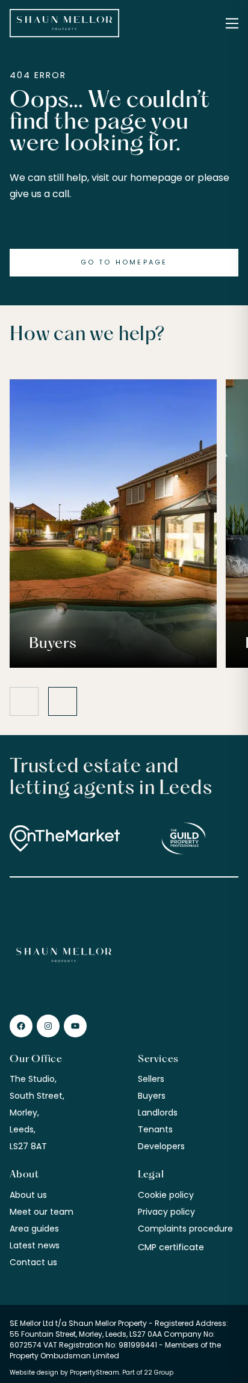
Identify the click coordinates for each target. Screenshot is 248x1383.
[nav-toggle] (232, 23)
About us (28, 1195)
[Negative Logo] (64, 23)
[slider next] (62, 701)
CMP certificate (171, 1247)
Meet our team (41, 1212)
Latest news (35, 1245)
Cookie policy (166, 1195)
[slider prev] (24, 701)
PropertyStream (94, 1372)
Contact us (33, 1262)
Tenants (155, 1129)
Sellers (151, 1079)
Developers (161, 1146)
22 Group (158, 1372)
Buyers (152, 1096)
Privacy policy (166, 1212)
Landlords (158, 1113)
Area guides (34, 1229)
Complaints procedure (185, 1229)
